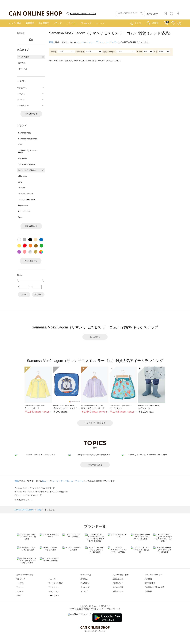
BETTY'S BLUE (24, 211)
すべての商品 (15, 23)
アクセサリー (53, 587)
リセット (24, 294)
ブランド (57, 23)
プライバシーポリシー (153, 575)
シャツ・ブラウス (94, 42)
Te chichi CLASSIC (26, 194)
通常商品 (21, 63)
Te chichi (21, 188)
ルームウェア (53, 596)
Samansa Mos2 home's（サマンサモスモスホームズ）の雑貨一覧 (41, 492)
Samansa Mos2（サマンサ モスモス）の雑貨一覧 (35, 488)
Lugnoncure (23, 205)
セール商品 (22, 69)
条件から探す (152, 14)
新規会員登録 (118, 579)
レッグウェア (53, 591)
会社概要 (148, 591)
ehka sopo (22, 176)
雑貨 (51, 42)
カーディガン (111, 42)
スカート (80, 42)
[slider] (18, 280)
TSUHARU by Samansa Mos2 (28, 152)
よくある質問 (118, 587)
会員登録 (154, 23)
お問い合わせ (118, 591)
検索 (141, 13)
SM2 (20, 145)
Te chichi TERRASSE (26, 200)
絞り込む (38, 294)
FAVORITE (173, 23)
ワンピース (20, 579)
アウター (19, 587)
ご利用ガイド (118, 583)
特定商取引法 (150, 583)
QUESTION (179, 23)
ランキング (86, 23)
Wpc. (20, 217)
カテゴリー (71, 23)
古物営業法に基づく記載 (154, 587)
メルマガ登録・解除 (121, 575)
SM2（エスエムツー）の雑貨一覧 (28, 495)
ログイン (138, 23)
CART (166, 22)
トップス (19, 583)
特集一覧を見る (95, 464)
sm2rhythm (22, 158)
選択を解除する (31, 114)
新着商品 (30, 23)
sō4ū (20, 182)
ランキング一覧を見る (95, 423)
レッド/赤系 (49, 510)
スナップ (100, 23)
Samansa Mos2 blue (26, 164)
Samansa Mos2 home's (27, 139)
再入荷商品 (44, 23)
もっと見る (95, 337)
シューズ (52, 579)
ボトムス (19, 591)
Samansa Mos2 (24, 133)
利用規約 (148, 579)
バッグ (19, 596)
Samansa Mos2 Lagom (27, 170)
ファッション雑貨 (55, 583)
